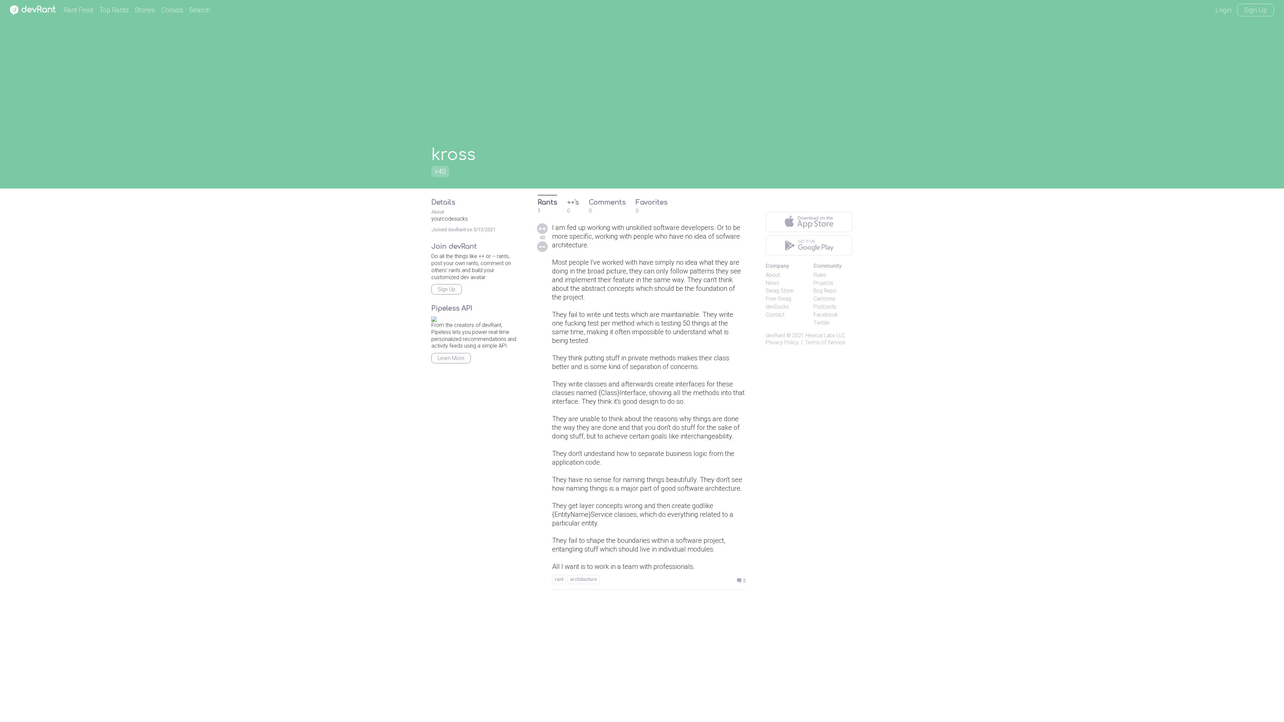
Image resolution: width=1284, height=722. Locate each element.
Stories (145, 10)
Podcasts (825, 307)
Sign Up (1255, 10)
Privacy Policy (782, 342)
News (772, 283)
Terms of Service (825, 342)
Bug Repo (825, 290)
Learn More (451, 358)
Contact (775, 315)
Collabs (172, 10)
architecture (583, 579)
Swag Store (779, 290)
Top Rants (114, 10)
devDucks (777, 307)
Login (1223, 10)
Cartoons (824, 298)
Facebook (826, 315)
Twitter (822, 323)
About (773, 275)
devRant (775, 335)
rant (559, 579)
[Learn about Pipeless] (434, 318)
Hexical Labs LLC (825, 335)
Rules (820, 275)
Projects (823, 283)
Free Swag (778, 298)
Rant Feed (78, 10)
